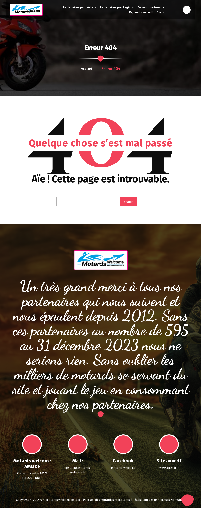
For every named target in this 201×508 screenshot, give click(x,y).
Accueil (87, 68)
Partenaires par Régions (117, 7)
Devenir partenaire (151, 7)
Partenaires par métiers (79, 7)
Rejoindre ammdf (141, 12)
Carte (160, 12)
